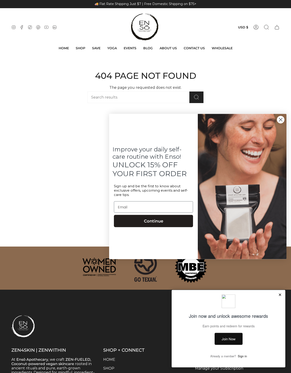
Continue (153, 221)
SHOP (108, 368)
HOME (109, 359)
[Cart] (277, 27)
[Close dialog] (281, 120)
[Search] (196, 97)
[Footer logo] (34, 317)
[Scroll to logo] (100, 267)
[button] (80, 48)
